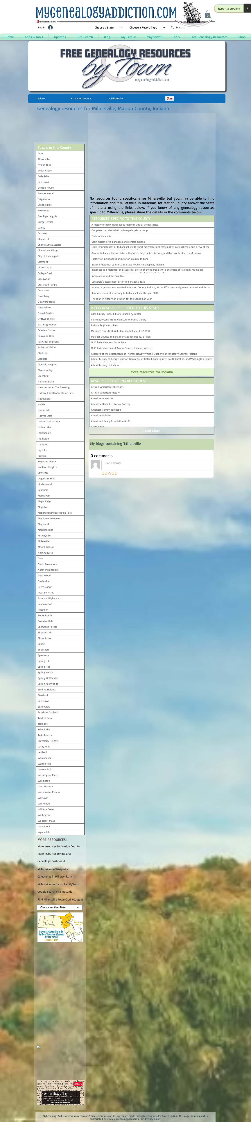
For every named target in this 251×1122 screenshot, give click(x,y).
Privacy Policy (153, 1118)
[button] (229, 8)
